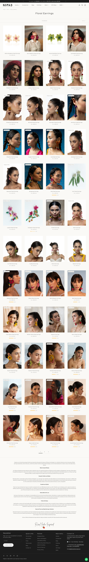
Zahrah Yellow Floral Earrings (34, 334)
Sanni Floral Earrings (77, 334)
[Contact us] (86, 559)
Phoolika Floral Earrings (12, 156)
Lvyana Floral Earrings (12, 227)
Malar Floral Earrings (55, 443)
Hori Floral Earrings (76, 191)
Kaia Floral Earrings (55, 191)
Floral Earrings (13, 9)
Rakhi (61, 5)
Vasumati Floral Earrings (12, 191)
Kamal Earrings (55, 263)
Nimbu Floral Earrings (34, 87)
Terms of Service (41, 547)
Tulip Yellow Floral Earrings (12, 334)
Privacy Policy (40, 549)
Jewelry (17, 5)
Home (4, 9)
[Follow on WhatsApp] (17, 555)
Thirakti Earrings (55, 227)
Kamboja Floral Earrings (76, 156)
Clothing (39, 5)
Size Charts (28, 538)
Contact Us (28, 547)
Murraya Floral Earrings (33, 406)
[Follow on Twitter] (7, 555)
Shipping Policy (40, 536)
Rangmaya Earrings (33, 191)
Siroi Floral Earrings (76, 406)
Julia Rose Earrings (55, 156)
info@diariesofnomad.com (74, 549)
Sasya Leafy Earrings (34, 443)
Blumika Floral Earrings (33, 122)
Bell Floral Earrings (76, 298)
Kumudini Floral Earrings (55, 122)
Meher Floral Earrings (55, 87)
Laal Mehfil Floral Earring (77, 53)
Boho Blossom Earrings (55, 298)
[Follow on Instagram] (10, 555)
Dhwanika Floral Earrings (12, 122)
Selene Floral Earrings (77, 370)
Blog (27, 545)
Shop (8, 9)
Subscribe (8, 545)
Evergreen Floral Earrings (34, 227)
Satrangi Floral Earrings (12, 298)
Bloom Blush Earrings (34, 298)
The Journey (28, 536)
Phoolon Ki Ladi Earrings (12, 87)
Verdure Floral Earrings (33, 370)
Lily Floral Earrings (12, 406)
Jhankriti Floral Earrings (76, 87)
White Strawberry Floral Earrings (12, 53)
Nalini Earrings (76, 227)
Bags (33, 5)
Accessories (25, 5)
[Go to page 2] (48, 451)
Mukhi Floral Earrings (12, 370)
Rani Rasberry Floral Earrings (33, 53)
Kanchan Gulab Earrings (76, 122)
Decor (46, 5)
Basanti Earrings (77, 263)
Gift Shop (53, 5)
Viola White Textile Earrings (55, 406)
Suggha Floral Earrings (33, 156)
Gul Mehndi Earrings (12, 263)
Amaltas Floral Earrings (55, 370)
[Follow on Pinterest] (14, 555)
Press (27, 540)
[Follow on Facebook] (3, 555)
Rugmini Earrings (55, 334)
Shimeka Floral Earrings (12, 443)
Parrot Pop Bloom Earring (55, 53)
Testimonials (29, 543)
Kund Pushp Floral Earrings (76, 443)
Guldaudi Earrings (34, 263)
